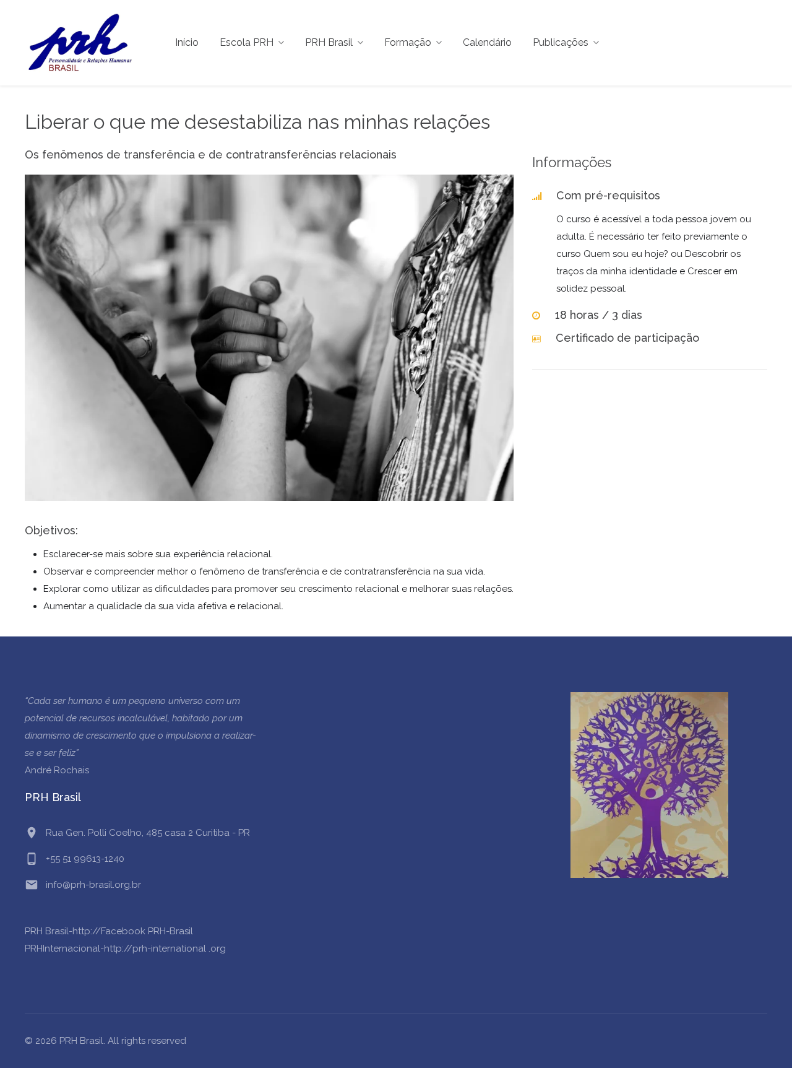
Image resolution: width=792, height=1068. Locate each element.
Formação (407, 42)
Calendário (487, 42)
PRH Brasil (329, 42)
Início (187, 42)
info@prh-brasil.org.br (93, 884)
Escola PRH (246, 42)
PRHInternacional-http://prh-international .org (125, 948)
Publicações (560, 42)
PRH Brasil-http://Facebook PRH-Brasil (109, 931)
